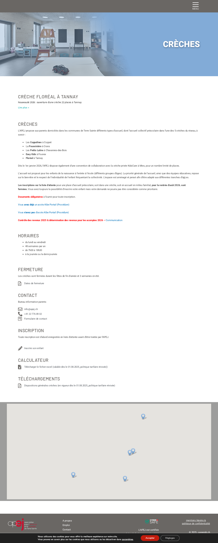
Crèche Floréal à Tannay (48, 96)
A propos (67, 520)
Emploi (66, 525)
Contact (67, 529)
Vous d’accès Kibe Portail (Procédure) (43, 212)
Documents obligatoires (30, 196)
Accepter (150, 537)
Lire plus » (23, 107)
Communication (114, 220)
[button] (144, 416)
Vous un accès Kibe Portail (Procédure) (43, 204)
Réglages (170, 537)
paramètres (127, 539)
